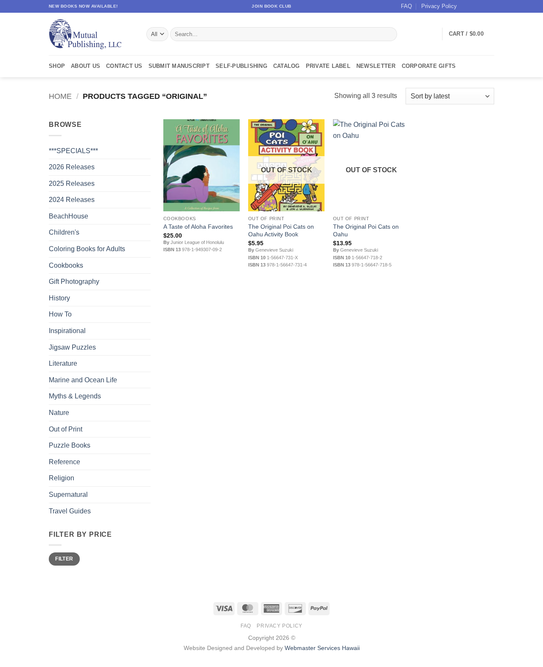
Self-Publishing (241, 66)
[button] (471, 34)
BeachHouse (68, 216)
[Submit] (389, 34)
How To (60, 314)
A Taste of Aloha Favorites (198, 226)
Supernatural (68, 494)
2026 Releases (72, 167)
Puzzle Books (69, 445)
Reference (64, 461)
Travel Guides (70, 511)
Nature (59, 412)
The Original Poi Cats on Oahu (366, 230)
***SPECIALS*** (73, 150)
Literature (63, 363)
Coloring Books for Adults (87, 248)
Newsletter (376, 66)
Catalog (286, 66)
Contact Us (124, 66)
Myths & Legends (75, 396)
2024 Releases (72, 199)
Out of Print (65, 429)
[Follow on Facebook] (465, 6)
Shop (57, 66)
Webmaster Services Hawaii (322, 648)
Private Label (328, 66)
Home (60, 96)
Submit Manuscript (179, 66)
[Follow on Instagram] (473, 6)
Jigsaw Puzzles (72, 347)
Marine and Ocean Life (83, 380)
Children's (64, 232)
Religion (61, 478)
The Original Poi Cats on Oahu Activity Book (281, 230)
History (59, 298)
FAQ (406, 6)
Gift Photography (74, 281)
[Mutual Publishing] (91, 34)
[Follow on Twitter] (481, 6)
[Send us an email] (490, 6)
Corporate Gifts (429, 66)
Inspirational (67, 330)
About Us (85, 66)
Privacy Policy (439, 6)
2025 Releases (72, 183)
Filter (64, 559)
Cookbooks (66, 265)
